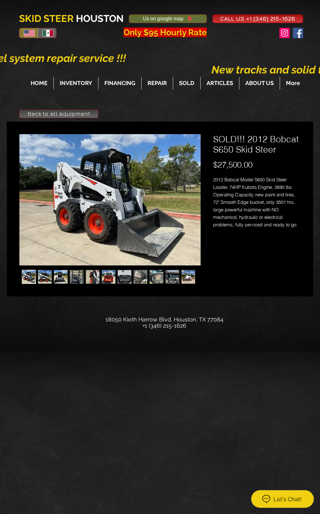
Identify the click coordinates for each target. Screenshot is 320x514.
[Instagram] (284, 33)
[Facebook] (298, 33)
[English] (28, 33)
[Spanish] (47, 33)
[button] (257, 18)
